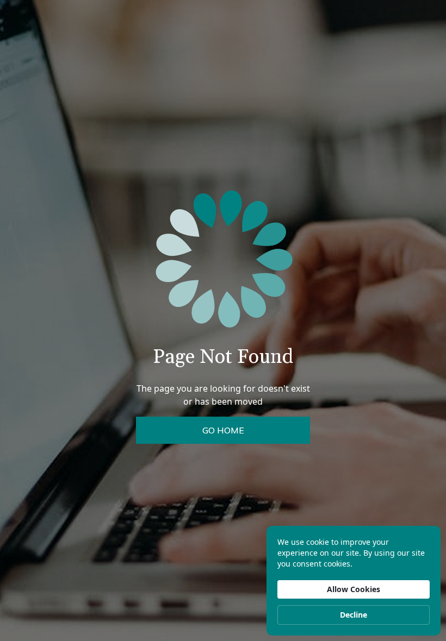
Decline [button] (353, 614)
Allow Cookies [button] (353, 589)
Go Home (223, 430)
